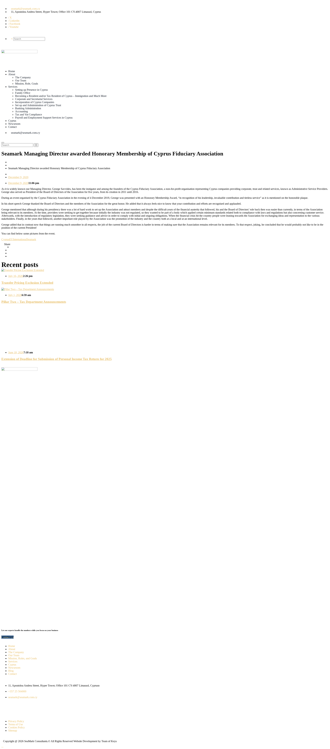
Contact (12, 673)
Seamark (31, 239)
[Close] (2, 142)
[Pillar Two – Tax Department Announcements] (27, 289)
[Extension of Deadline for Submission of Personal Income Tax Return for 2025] (44, 346)
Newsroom (14, 667)
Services (12, 661)
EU (11, 239)
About (11, 649)
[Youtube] (42, 709)
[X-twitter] (5, 709)
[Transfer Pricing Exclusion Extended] (22, 270)
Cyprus (5, 239)
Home (11, 162)
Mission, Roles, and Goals (22, 658)
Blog (11, 670)
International (20, 239)
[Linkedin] (24, 709)
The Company (16, 652)
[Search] (9, 38)
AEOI (11, 165)
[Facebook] (15, 709)
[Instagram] (33, 709)
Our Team (13, 655)
